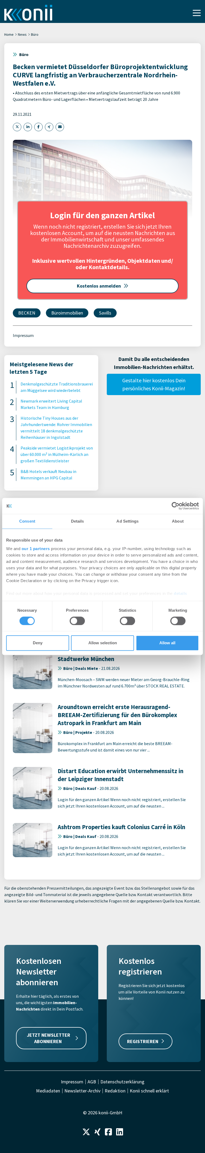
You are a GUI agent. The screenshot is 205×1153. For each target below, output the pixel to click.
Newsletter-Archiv (82, 1090)
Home (9, 34)
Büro (34, 34)
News (22, 34)
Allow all (167, 643)
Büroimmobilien (67, 313)
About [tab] (178, 521)
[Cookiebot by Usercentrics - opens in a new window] (175, 506)
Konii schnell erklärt (149, 1090)
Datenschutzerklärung (122, 1081)
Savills (105, 313)
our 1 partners (36, 548)
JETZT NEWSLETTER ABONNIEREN (48, 1038)
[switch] (77, 621)
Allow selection (102, 643)
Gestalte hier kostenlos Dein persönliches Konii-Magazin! (154, 384)
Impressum (23, 335)
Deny (37, 643)
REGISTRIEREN (142, 1041)
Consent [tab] (27, 521)
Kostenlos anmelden (99, 286)
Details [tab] (77, 521)
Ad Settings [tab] (127, 521)
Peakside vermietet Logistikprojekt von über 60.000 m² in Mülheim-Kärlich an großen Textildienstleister (57, 454)
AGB (92, 1081)
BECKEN (26, 313)
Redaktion (115, 1090)
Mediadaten (48, 1090)
